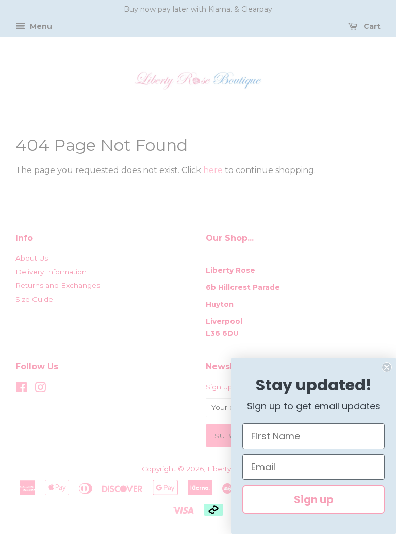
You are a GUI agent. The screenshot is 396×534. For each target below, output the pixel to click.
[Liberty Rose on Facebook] (21, 389)
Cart (371, 26)
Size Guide (34, 299)
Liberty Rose (230, 468)
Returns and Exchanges (57, 285)
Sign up (314, 499)
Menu (40, 26)
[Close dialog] (387, 367)
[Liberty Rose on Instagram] (40, 389)
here (213, 170)
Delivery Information (51, 272)
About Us (31, 258)
